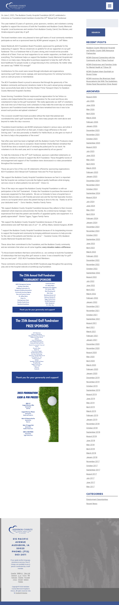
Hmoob (20, 580)
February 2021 (92, 336)
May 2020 (90, 357)
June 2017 (90, 482)
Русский (27, 577)
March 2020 (91, 365)
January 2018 (91, 457)
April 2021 (90, 327)
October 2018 (92, 428)
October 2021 (92, 315)
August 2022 (91, 277)
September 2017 (93, 470)
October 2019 (92, 386)
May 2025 (90, 160)
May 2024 (90, 210)
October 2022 (92, 269)
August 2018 (91, 436)
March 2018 (91, 453)
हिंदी (29, 575)
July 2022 (90, 281)
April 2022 (90, 290)
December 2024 (92, 181)
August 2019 (91, 394)
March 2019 (91, 411)
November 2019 (92, 382)
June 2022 (90, 285)
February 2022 (92, 298)
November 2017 (92, 461)
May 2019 (90, 403)
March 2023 (91, 252)
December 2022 (92, 260)
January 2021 (91, 340)
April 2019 (90, 407)
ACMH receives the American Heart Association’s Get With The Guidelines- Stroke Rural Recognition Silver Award (102, 81)
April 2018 (90, 449)
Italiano (26, 580)
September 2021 (93, 319)
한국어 (24, 575)
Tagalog (20, 577)
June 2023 (90, 243)
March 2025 (91, 168)
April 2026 (90, 114)
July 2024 (90, 202)
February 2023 (92, 256)
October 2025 (92, 139)
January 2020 (91, 373)
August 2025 (91, 147)
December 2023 (92, 227)
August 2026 (91, 97)
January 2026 (91, 126)
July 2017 (90, 478)
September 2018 (93, 432)
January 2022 (91, 302)
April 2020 (90, 361)
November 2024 (92, 185)
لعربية (19, 575)
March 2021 (91, 331)
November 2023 (92, 231)
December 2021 (92, 306)
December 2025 (92, 130)
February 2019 (92, 415)
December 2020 (92, 344)
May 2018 (90, 445)
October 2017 (92, 466)
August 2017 (91, 474)
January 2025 (91, 176)
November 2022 (92, 264)
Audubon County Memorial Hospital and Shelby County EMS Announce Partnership (100, 50)
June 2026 (90, 105)
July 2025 (90, 151)
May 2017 (90, 487)
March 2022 (91, 294)
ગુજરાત (15, 580)
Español (13, 573)
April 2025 (90, 164)
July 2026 (90, 101)
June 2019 (90, 399)
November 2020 (92, 348)
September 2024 (93, 193)
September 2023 (93, 239)
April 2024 (90, 214)
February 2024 (92, 218)
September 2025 (93, 143)
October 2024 (92, 189)
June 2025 (90, 155)
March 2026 (91, 118)
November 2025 (92, 135)
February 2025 (92, 172)
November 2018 (92, 424)
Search (96, 32)
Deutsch (14, 575)
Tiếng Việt (27, 573)
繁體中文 (20, 573)
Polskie (20, 582)
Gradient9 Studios (21, 593)
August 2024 (91, 197)
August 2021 (91, 323)
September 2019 (93, 390)
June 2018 (90, 440)
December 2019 (92, 378)
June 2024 (90, 206)
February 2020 (92, 369)
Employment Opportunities (97, 499)
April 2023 (90, 248)
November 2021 (92, 311)
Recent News (91, 504)
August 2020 (91, 352)
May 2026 (90, 109)
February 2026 (92, 122)
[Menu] (109, 5)
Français (14, 577)
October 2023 (92, 235)
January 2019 (91, 420)
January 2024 (91, 223)
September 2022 (93, 273)
